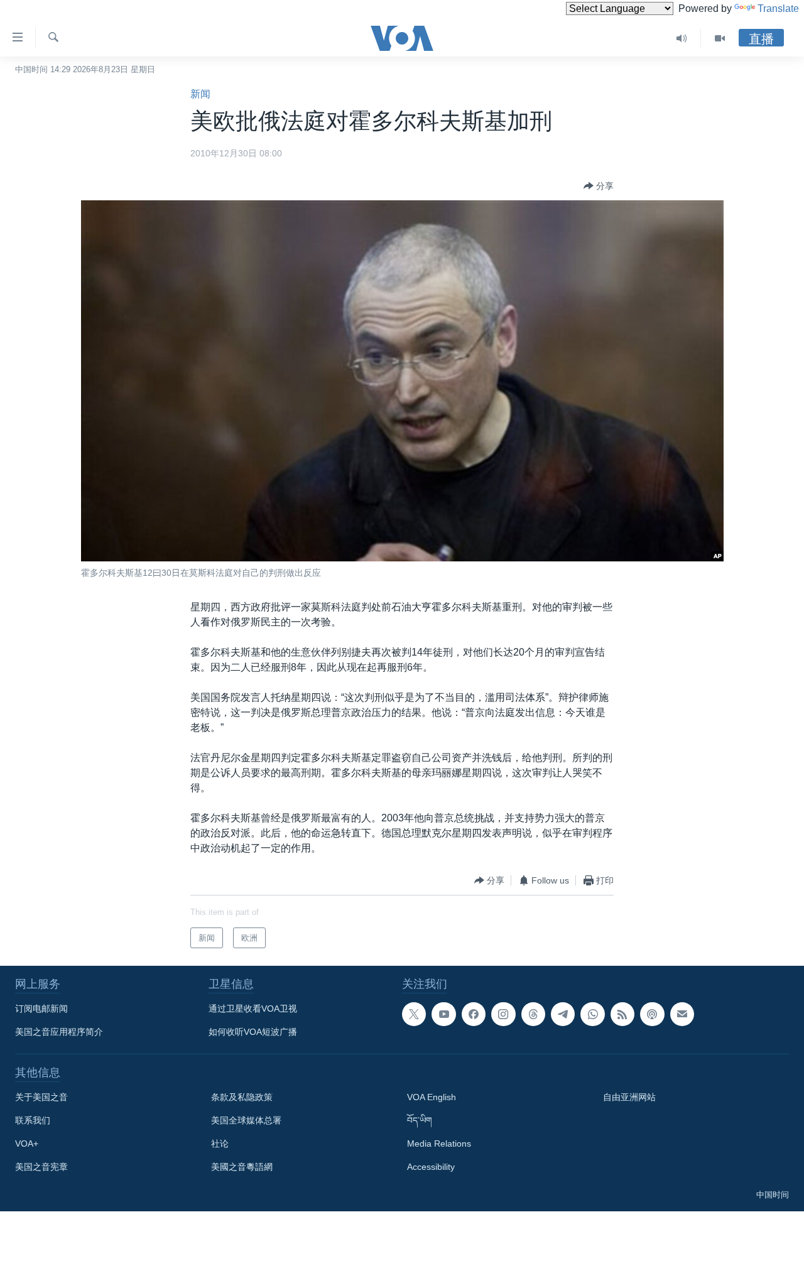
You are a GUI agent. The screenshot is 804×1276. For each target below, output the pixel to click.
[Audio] (682, 38)
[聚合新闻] (622, 1014)
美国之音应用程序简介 (59, 1032)
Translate (778, 8)
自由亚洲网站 (629, 1097)
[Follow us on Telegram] (563, 1014)
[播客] (652, 1014)
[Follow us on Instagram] (503, 1014)
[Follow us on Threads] (533, 1014)
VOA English (431, 1097)
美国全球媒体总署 (246, 1120)
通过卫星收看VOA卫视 (253, 1008)
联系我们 (32, 1120)
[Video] (720, 38)
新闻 (200, 94)
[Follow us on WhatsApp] (592, 1014)
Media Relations (439, 1143)
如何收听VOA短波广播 (253, 1032)
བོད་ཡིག (419, 1120)
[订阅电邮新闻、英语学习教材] (682, 1014)
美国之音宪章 (41, 1167)
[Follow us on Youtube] (443, 1014)
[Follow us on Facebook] (474, 1014)
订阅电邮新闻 (41, 1008)
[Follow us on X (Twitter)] (414, 1014)
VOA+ (26, 1143)
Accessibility (431, 1167)
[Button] (599, 185)
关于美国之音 (41, 1097)
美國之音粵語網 (242, 1167)
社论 (220, 1143)
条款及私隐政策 (242, 1097)
